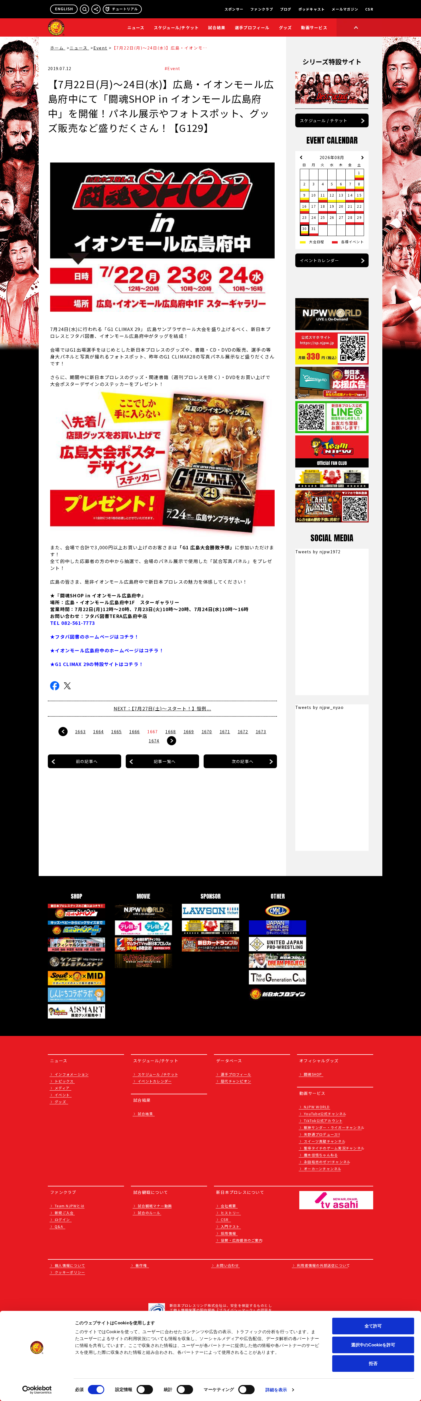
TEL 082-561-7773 (72, 622)
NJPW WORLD (317, 1106)
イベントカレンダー (319, 260)
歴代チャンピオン (236, 1081)
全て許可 (373, 1325)
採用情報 (228, 1233)
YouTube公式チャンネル (325, 1113)
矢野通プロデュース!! (322, 1134)
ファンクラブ (261, 9)
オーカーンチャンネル (323, 1168)
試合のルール (149, 1212)
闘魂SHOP (313, 1074)
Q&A (59, 1226)
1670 (207, 731)
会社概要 (228, 1205)
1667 (152, 731)
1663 (80, 731)
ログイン (62, 1219)
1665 (116, 731)
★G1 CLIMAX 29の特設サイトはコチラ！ (96, 664)
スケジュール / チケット (323, 120)
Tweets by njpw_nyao (319, 707)
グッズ (60, 1101)
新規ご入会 (64, 1212)
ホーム (57, 48)
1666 (134, 731)
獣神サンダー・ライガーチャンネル (334, 1127)
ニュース (136, 27)
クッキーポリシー (70, 1272)
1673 (261, 731)
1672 (243, 731)
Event (100, 48)
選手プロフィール (252, 27)
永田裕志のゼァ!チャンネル (327, 1161)
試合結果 (217, 27)
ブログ (286, 9)
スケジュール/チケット (176, 27)
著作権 (141, 1265)
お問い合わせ (227, 1265)
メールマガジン (345, 9)
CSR (369, 9)
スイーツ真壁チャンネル (325, 1141)
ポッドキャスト (311, 9)
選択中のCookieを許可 (373, 1344)
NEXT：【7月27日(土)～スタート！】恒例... (162, 708)
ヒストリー (230, 1212)
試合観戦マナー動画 (155, 1205)
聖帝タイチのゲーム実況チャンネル (334, 1148)
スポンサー (234, 9)
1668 (170, 731)
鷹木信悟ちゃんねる (321, 1154)
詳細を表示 (276, 1389)
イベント (62, 1094)
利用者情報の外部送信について (323, 1265)
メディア (62, 1087)
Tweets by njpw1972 (318, 551)
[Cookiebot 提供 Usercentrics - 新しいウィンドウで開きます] (37, 1390)
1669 (189, 731)
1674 (154, 741)
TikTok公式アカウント (323, 1120)
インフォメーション (72, 1074)
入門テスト (230, 1226)
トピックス (64, 1081)
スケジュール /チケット (158, 1074)
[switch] (145, 1389)
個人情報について (70, 1265)
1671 (225, 731)
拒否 (373, 1363)
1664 (98, 731)
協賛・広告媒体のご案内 (242, 1240)
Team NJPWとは (69, 1205)
